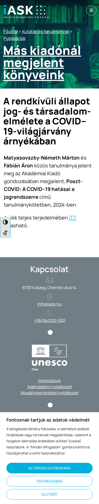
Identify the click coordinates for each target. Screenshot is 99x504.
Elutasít (49, 494)
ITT (72, 217)
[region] (49, 458)
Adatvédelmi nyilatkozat (49, 386)
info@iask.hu (49, 304)
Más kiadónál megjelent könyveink (42, 62)
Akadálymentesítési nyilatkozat (49, 393)
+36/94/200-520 (49, 320)
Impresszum (49, 380)
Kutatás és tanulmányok (45, 31)
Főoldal (11, 31)
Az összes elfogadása (49, 468)
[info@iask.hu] (49, 296)
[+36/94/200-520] (49, 313)
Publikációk (14, 38)
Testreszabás (49, 481)
